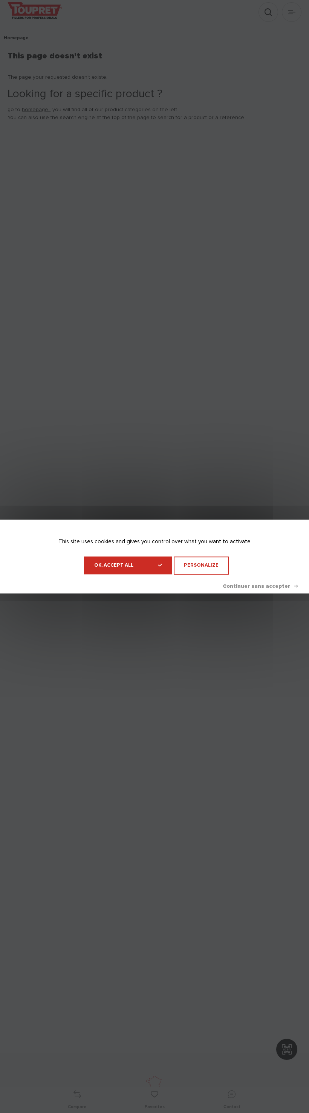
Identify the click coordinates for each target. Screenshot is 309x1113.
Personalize (201, 565)
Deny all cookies (260, 586)
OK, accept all (113, 565)
